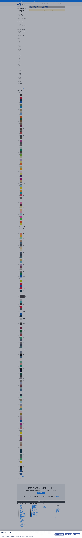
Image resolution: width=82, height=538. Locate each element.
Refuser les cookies (68, 534)
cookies (10, 536)
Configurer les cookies (76, 534)
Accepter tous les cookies (59, 534)
